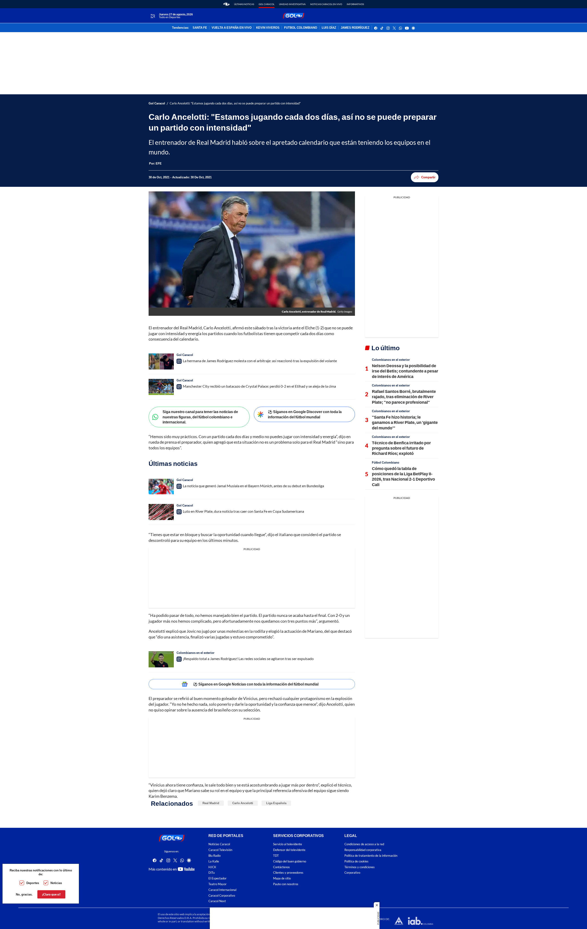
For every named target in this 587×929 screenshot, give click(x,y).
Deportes (32, 883)
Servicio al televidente (287, 844)
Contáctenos (281, 866)
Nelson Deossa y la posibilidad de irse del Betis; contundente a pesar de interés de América (405, 371)
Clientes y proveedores (288, 872)
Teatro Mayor (217, 884)
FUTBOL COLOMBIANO (300, 28)
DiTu (211, 872)
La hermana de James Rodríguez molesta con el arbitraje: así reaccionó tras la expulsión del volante (260, 360)
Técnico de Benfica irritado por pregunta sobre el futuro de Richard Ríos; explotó (401, 448)
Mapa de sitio (282, 878)
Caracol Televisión (220, 849)
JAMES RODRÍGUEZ (355, 28)
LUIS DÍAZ (329, 28)
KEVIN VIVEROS (268, 28)
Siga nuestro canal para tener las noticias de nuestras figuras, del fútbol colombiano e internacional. (200, 416)
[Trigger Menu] (153, 16)
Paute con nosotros (285, 884)
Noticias (56, 883)
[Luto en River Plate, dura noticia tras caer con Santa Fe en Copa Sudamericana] (161, 512)
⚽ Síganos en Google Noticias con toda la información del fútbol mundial (255, 684)
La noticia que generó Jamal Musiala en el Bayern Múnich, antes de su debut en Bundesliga (253, 486)
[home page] (226, 4)
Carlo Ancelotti (242, 803)
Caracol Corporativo (221, 895)
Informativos (355, 4)
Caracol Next (217, 901)
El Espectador (217, 878)
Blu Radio (214, 855)
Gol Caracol (266, 4)
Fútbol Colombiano (385, 462)
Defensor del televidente (289, 849)
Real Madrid (210, 803)
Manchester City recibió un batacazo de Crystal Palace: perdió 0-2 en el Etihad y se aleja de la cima (259, 386)
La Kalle (213, 861)
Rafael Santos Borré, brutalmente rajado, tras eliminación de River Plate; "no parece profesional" (404, 397)
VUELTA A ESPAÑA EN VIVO (232, 28)
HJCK (212, 866)
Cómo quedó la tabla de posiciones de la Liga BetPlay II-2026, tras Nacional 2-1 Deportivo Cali (403, 476)
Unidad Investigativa (292, 4)
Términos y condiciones (359, 866)
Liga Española (276, 803)
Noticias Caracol (219, 844)
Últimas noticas (244, 4)
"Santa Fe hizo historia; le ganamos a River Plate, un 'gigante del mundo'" (405, 422)
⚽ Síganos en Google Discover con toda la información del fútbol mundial (305, 414)
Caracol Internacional (222, 889)
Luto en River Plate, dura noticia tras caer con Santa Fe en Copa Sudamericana (243, 511)
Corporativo (352, 872)
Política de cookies (356, 861)
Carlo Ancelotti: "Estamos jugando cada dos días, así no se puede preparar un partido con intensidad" (235, 103)
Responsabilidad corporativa (362, 849)
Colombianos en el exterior (195, 653)
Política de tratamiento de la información (370, 855)
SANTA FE (200, 28)
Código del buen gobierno (289, 861)
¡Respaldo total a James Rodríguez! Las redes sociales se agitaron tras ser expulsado (248, 658)
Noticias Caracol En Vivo (326, 4)
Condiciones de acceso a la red (364, 844)
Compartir (428, 177)
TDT (276, 855)
